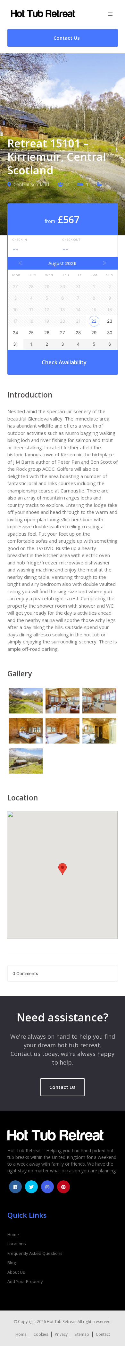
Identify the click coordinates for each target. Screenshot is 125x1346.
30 (109, 332)
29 (93, 332)
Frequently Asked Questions (35, 1253)
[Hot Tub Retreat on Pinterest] (63, 1186)
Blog (11, 1262)
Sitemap (81, 1334)
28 (78, 332)
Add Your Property (25, 1281)
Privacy (61, 1334)
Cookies (40, 1334)
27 (62, 332)
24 (15, 332)
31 (15, 344)
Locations (16, 1244)
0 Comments (25, 973)
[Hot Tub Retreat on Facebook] (15, 1186)
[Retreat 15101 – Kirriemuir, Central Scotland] (25, 702)
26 (46, 332)
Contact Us (62, 1087)
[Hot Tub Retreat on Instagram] (47, 1186)
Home (13, 1234)
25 (31, 332)
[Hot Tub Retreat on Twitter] (31, 1186)
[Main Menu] (110, 14)
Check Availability (64, 362)
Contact (103, 1334)
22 (93, 321)
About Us (16, 1272)
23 (109, 321)
